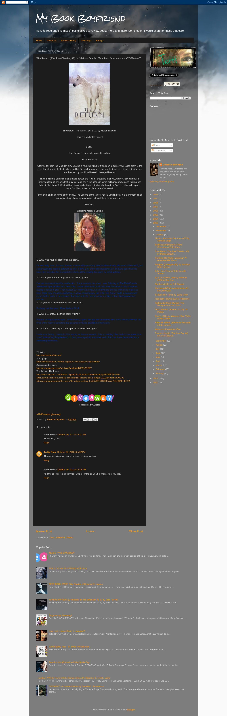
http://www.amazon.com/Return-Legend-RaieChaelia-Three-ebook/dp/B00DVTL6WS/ (78, 374)
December (161, 226)
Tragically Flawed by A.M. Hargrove (172, 299)
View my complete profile (162, 181)
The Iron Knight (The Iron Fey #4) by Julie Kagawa (171, 334)
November (161, 230)
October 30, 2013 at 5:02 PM (71, 452)
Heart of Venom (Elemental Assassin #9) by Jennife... (173, 323)
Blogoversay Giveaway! (60, 615)
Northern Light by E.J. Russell (169, 284)
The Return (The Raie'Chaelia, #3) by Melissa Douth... (172, 252)
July (158, 349)
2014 (156, 219)
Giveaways (86, 40)
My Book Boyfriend (81, 18)
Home (39, 40)
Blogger (131, 710)
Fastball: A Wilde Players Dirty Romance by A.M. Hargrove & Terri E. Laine (74, 678)
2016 (156, 211)
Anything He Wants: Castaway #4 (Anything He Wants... (171, 259)
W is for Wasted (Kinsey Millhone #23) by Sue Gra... (171, 279)
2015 (156, 215)
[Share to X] (90, 419)
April (158, 361)
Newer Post (44, 531)
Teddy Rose (50, 452)
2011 (155, 382)
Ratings (99, 40)
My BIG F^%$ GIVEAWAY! (61, 553)
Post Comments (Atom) (61, 537)
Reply (46, 443)
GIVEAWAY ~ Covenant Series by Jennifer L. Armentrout (76, 686)
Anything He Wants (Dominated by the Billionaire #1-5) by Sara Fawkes (83, 600)
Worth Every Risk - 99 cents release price (69, 647)
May (158, 357)
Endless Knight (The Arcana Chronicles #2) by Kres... (168, 246)
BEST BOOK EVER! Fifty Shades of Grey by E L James (76, 584)
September (161, 341)
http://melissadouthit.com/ (48, 355)
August (159, 345)
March (159, 365)
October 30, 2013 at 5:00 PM (72, 434)
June (158, 353)
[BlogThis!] (87, 419)
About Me (52, 40)
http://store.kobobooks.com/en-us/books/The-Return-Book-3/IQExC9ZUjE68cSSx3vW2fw (80, 377)
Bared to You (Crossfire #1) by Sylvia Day (69, 662)
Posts (156, 145)
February (160, 369)
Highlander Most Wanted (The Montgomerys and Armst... (169, 304)
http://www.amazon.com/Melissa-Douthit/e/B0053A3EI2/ (64, 368)
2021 (156, 194)
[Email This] (84, 419)
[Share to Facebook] (93, 419)
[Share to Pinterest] (96, 419)
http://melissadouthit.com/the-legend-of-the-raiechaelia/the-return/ (68, 361)
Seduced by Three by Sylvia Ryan (171, 295)
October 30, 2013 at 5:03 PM (72, 470)
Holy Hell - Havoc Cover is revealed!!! (67, 631)
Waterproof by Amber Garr (168, 329)
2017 (156, 207)
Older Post (136, 531)
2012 (156, 378)
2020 (156, 198)
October (160, 235)
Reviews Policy (68, 40)
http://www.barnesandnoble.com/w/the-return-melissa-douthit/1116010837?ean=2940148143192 (83, 381)
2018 (156, 203)
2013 (156, 223)
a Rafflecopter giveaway (48, 414)
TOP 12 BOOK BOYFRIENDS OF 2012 (68, 568)
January (160, 373)
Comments (159, 150)
